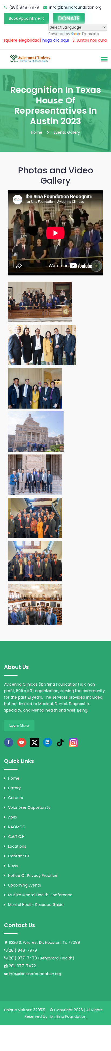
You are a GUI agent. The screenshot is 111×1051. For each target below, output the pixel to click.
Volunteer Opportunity (29, 807)
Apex (12, 817)
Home (36, 132)
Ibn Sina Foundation (68, 1016)
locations (17, 846)
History (14, 788)
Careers (15, 797)
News (13, 865)
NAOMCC (16, 827)
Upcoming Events (24, 885)
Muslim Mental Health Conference (40, 895)
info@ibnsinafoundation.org (75, 7)
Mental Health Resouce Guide (36, 904)
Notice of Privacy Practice (32, 875)
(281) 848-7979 (24, 7)
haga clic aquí (35, 40)
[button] (103, 59)
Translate (90, 33)
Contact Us (18, 856)
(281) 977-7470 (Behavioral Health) (40, 958)
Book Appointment (26, 18)
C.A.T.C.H (16, 836)
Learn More (19, 725)
